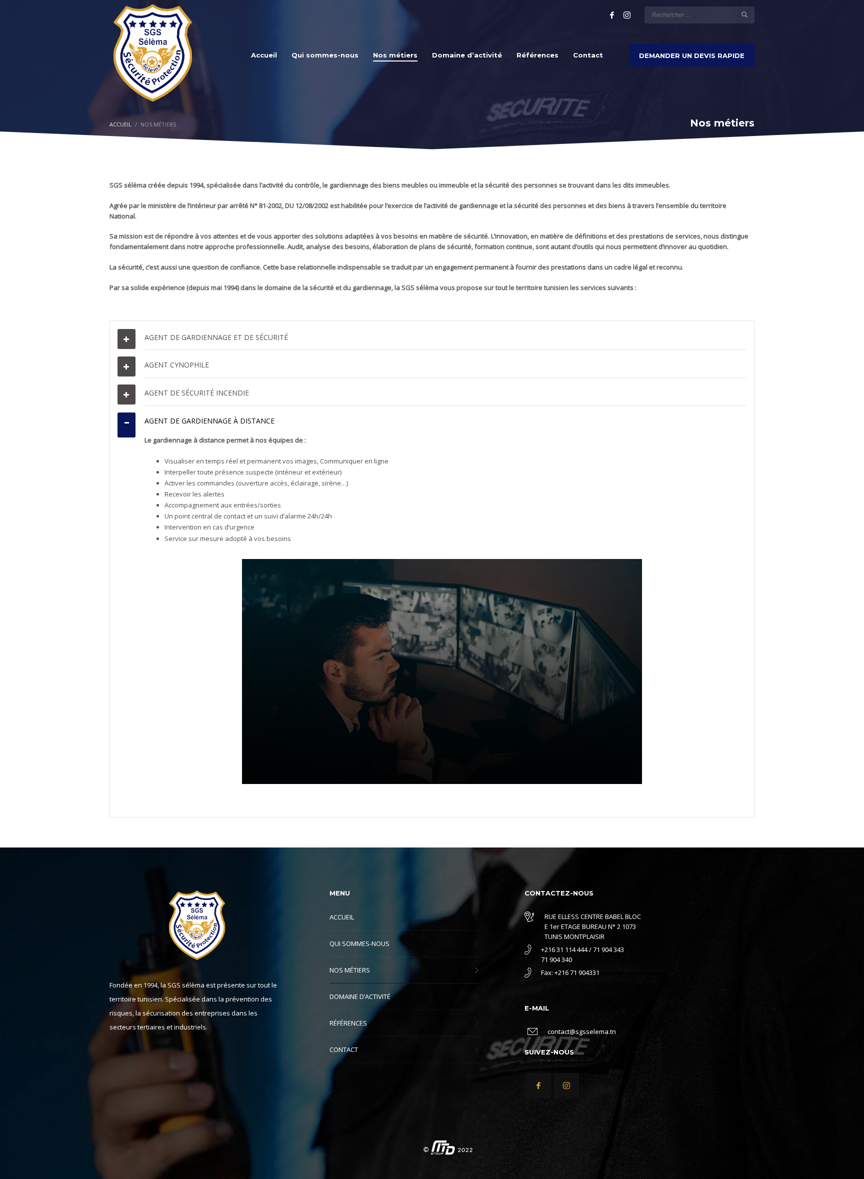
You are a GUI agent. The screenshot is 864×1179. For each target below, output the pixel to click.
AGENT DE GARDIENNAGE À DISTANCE (209, 421)
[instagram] (627, 15)
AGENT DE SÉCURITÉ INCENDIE (196, 393)
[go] (745, 14)
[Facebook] (612, 15)
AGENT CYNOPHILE (176, 365)
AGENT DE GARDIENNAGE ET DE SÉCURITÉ (216, 337)
